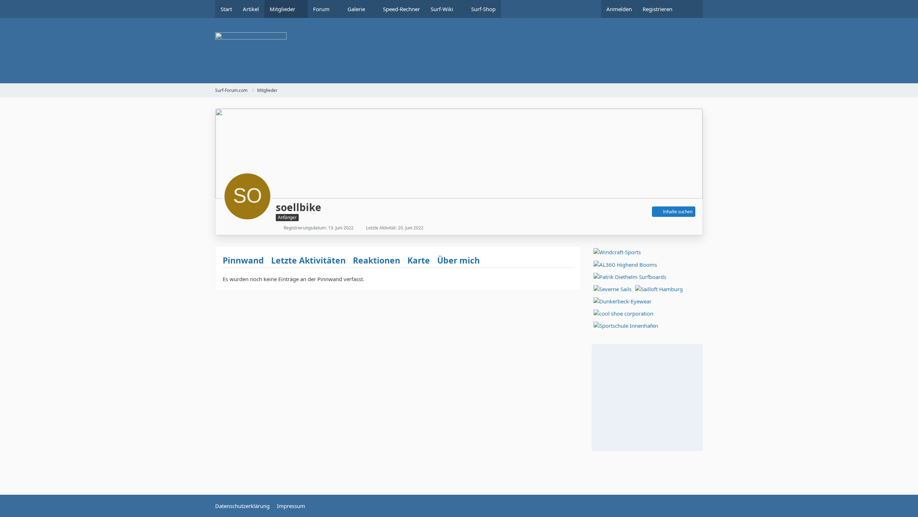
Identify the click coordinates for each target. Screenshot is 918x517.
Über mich (458, 260)
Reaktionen (376, 260)
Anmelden (619, 9)
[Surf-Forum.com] (459, 51)
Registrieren (657, 9)
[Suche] (690, 9)
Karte (418, 260)
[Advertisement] (647, 396)
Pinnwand (243, 260)
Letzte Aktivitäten (308, 260)
